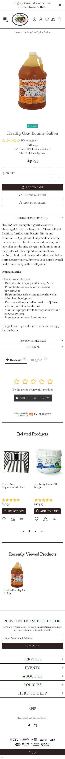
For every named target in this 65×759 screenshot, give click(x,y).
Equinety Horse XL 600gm (46, 485)
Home (17, 32)
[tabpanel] (16, 486)
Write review (29, 140)
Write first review (34, 398)
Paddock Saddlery (20, 19)
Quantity (8, 172)
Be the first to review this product (32, 389)
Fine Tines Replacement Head (13, 485)
